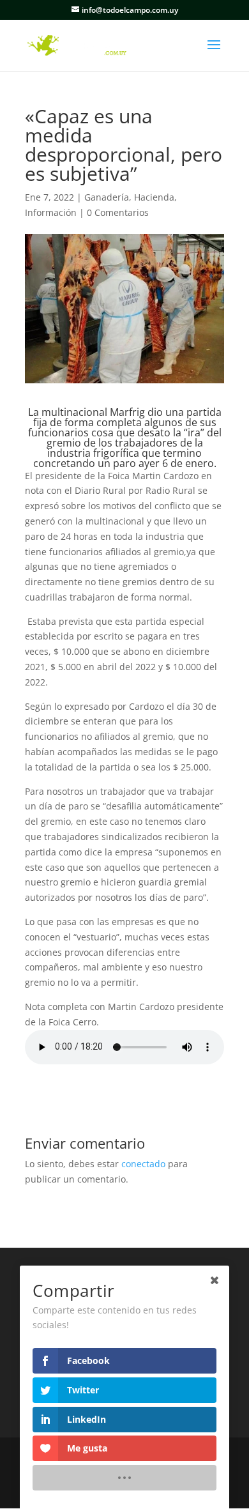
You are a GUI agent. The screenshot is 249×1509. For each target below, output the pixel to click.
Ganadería (106, 197)
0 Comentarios (118, 212)
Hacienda (154, 197)
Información (51, 212)
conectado (143, 1164)
